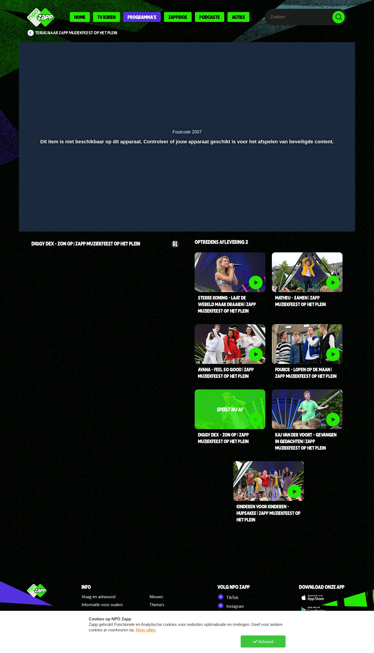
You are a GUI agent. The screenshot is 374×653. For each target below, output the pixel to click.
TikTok (231, 597)
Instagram (234, 606)
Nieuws (156, 596)
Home (79, 17)
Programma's (142, 17)
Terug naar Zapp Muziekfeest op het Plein (76, 32)
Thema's (156, 604)
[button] (29, 219)
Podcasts (209, 17)
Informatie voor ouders (102, 604)
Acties (238, 17)
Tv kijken (106, 17)
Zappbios (177, 17)
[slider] (186, 208)
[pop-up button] (332, 219)
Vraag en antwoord (98, 596)
